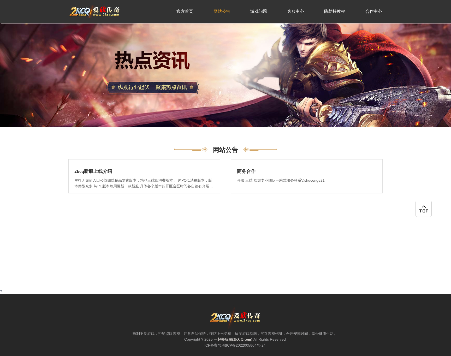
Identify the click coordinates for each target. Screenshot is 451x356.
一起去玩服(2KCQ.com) (233, 339)
